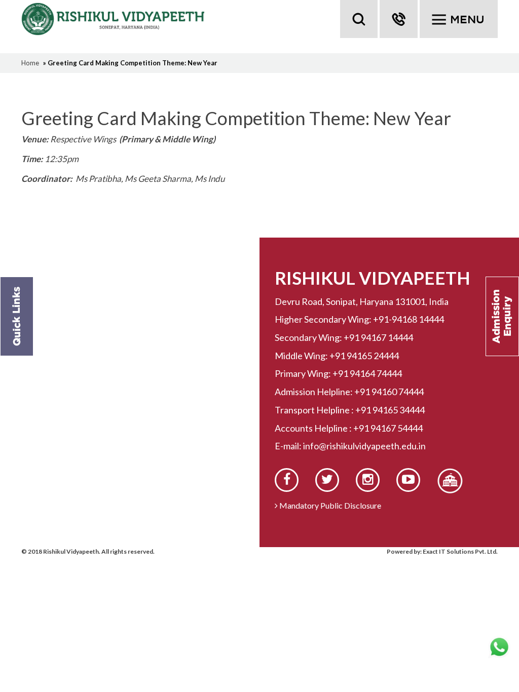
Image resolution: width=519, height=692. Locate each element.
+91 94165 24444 (364, 355)
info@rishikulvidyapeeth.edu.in (364, 445)
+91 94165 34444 (390, 409)
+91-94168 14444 (408, 319)
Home (30, 63)
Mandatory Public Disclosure (329, 505)
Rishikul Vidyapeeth (116, 19)
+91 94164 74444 (367, 373)
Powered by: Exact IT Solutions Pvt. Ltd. (442, 551)
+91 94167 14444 (378, 337)
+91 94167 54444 (388, 428)
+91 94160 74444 (389, 391)
